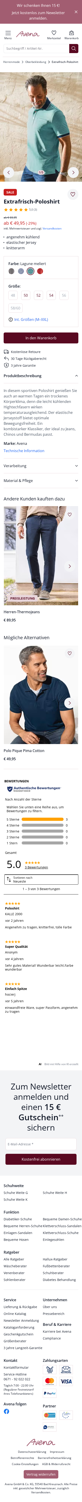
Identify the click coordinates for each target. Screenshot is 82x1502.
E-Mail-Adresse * (20, 1144)
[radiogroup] (41, 267)
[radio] (11, 271)
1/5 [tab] (41, 172)
